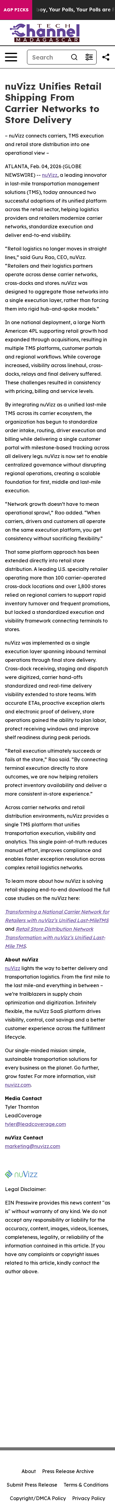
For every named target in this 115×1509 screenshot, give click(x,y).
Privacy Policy (88, 1498)
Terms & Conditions (85, 1485)
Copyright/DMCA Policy (38, 1498)
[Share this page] (106, 57)
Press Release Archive (68, 1471)
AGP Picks (16, 10)
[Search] (74, 57)
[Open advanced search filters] (89, 57)
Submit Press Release (32, 1485)
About (28, 1471)
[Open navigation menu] (11, 57)
